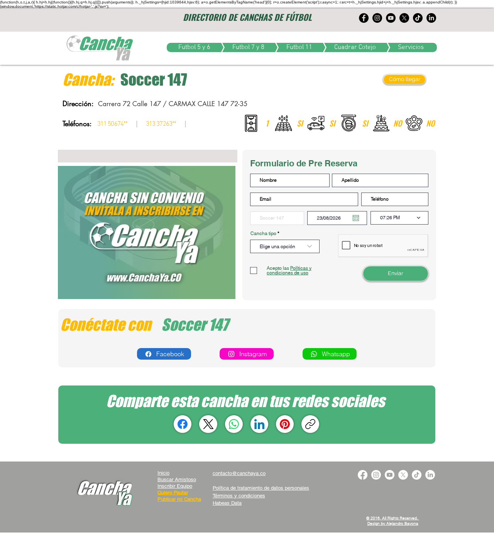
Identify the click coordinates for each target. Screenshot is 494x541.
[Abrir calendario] (356, 218)
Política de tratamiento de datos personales (261, 488)
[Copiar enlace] (310, 424)
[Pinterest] (285, 424)
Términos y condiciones (239, 496)
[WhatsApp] (234, 424)
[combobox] (285, 246)
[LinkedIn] (259, 424)
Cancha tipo (263, 233)
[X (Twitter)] (208, 424)
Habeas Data (227, 503)
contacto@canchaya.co (239, 473)
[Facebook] (182, 424)
